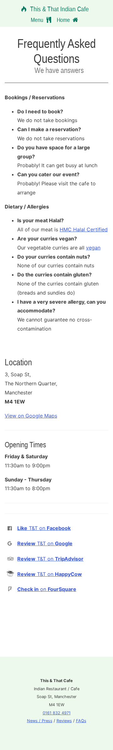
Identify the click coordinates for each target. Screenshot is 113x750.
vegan (93, 247)
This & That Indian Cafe (59, 9)
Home (64, 19)
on (46, 589)
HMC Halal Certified (84, 229)
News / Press (39, 720)
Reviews (64, 720)
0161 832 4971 (57, 713)
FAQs (81, 720)
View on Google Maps (31, 416)
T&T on (44, 528)
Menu (38, 19)
